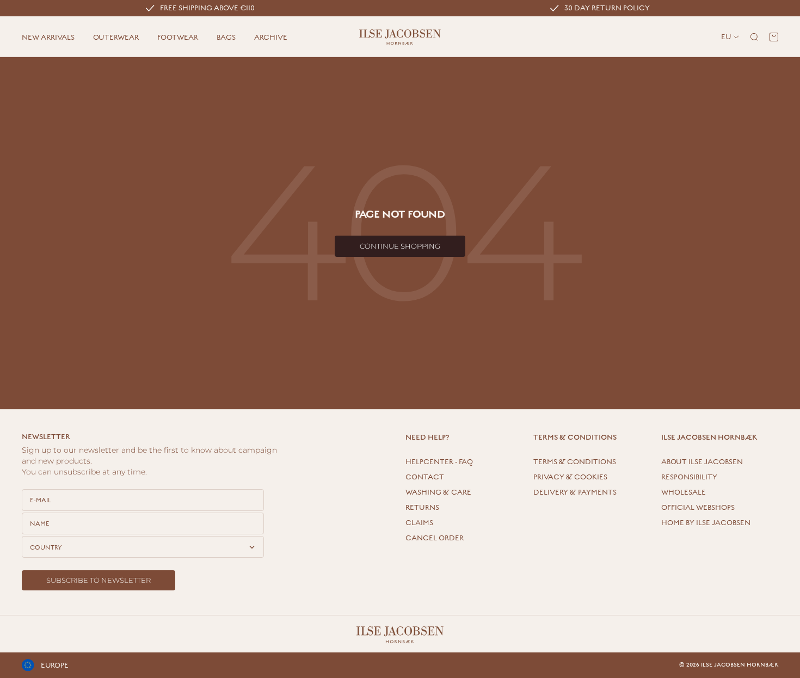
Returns (422, 507)
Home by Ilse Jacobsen (705, 523)
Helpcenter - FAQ (439, 462)
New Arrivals (48, 37)
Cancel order (434, 538)
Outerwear (116, 37)
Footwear (177, 37)
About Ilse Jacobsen (702, 462)
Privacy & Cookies (570, 477)
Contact (424, 477)
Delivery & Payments (575, 492)
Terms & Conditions (574, 462)
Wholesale (683, 492)
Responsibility (689, 477)
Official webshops (698, 507)
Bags (226, 37)
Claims (419, 523)
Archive (270, 37)
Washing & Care (438, 492)
